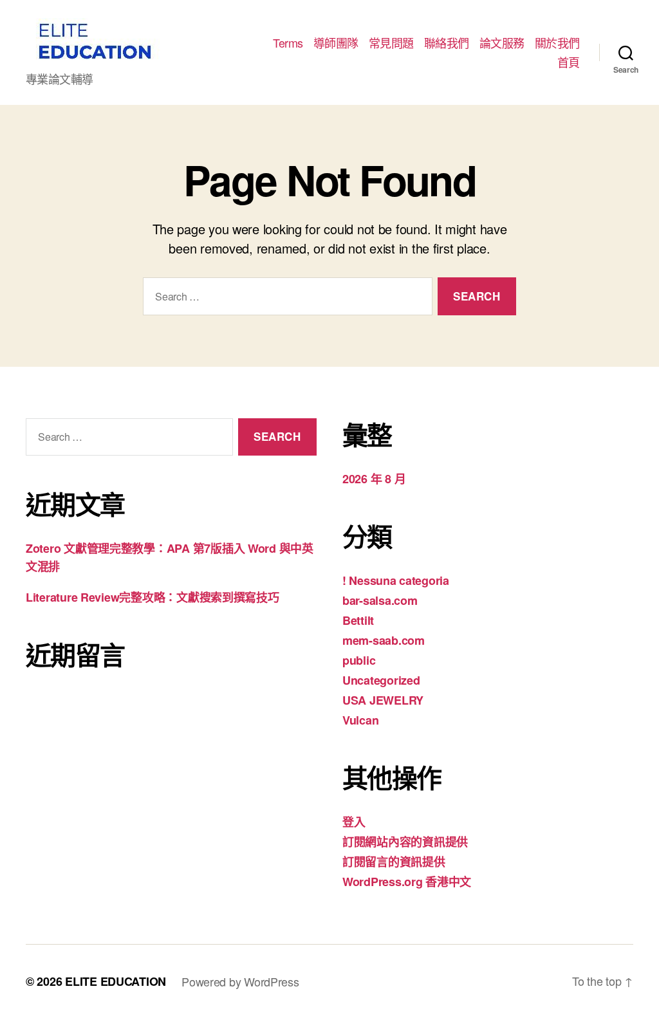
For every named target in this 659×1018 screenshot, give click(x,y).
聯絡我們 (446, 43)
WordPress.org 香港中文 (406, 881)
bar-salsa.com (380, 600)
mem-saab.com (383, 640)
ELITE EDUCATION (115, 981)
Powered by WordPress (240, 981)
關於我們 (557, 43)
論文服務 (501, 43)
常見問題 (391, 43)
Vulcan (360, 720)
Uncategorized (381, 680)
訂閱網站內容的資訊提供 (405, 841)
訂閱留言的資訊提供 (393, 861)
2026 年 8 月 (373, 478)
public (358, 660)
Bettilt (358, 620)
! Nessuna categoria (395, 580)
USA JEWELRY (382, 700)
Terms (288, 43)
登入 (353, 821)
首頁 (568, 62)
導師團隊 (335, 43)
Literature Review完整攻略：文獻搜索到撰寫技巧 (152, 597)
